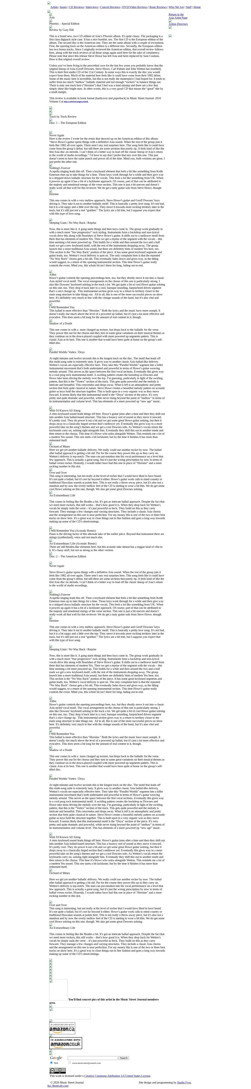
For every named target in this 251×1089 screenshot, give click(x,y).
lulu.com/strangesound (76, 101)
